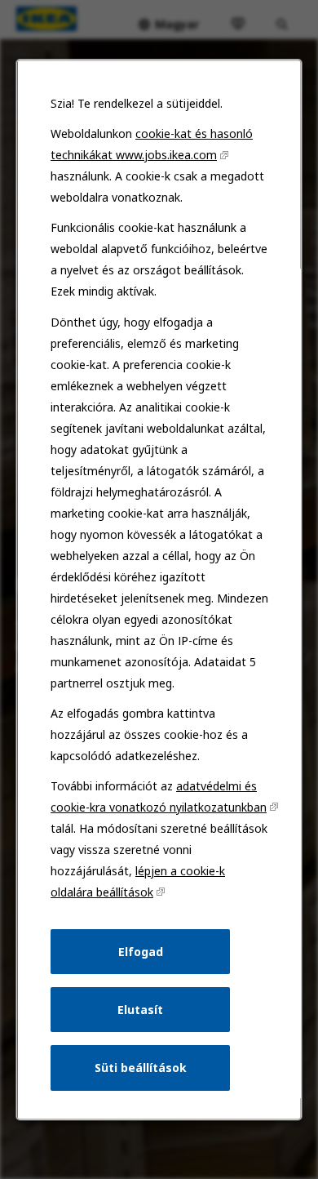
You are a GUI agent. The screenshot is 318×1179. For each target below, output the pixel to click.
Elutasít (140, 1009)
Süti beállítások (140, 1067)
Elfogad (139, 951)
